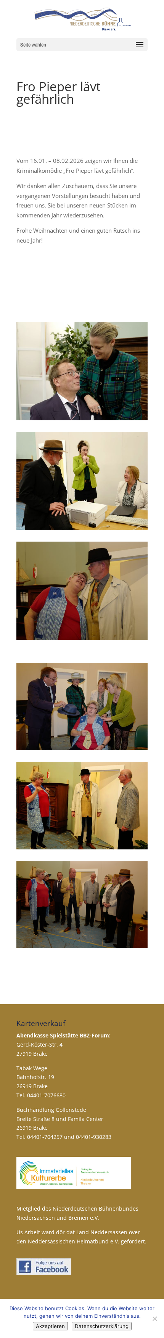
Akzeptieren (50, 1326)
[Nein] (154, 1318)
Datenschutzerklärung (102, 1326)
